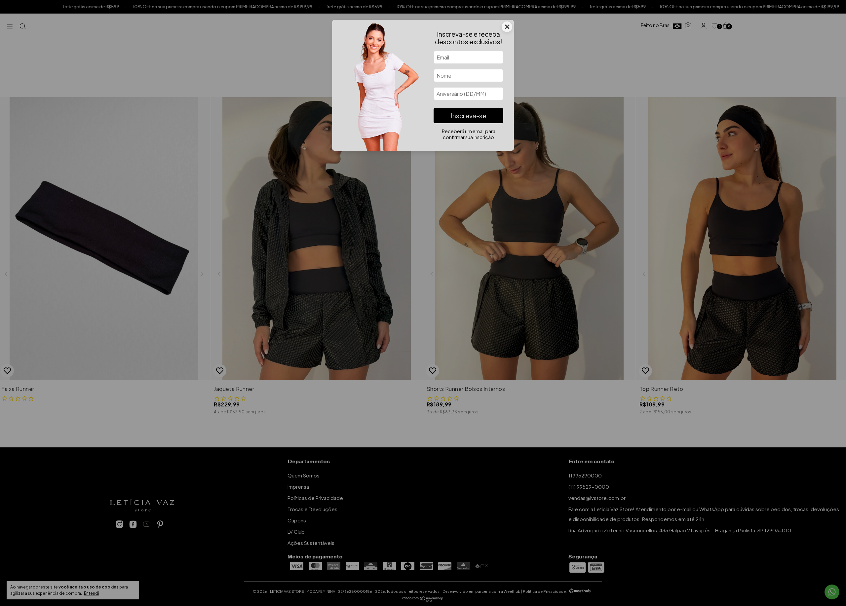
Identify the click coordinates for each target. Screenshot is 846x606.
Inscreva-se (468, 116)
